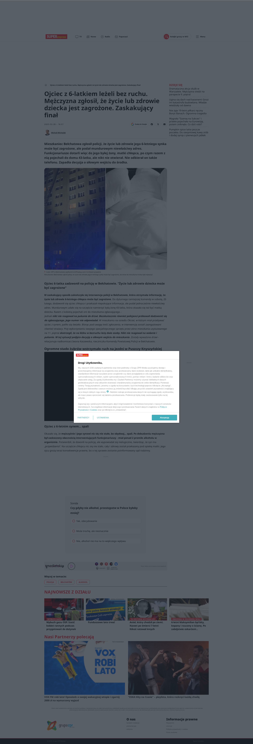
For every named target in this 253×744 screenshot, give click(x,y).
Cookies (93, 410)
